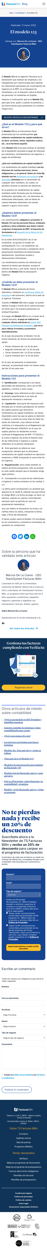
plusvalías (6, 179)
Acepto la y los (23, 1076)
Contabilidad (20, 13)
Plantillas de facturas (24, 1175)
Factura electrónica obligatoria (23, 1171)
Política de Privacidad (15, 899)
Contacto (23, 1134)
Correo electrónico (10, 998)
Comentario (7, 1044)
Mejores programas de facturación (23, 1163)
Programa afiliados (23, 1146)
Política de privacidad (23, 1197)
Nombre (5, 986)
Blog (11, 13)
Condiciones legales (23, 1193)
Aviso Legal (23, 1203)
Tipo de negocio (9, 1033)
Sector (5, 1021)
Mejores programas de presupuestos (23, 1167)
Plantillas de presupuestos (23, 1179)
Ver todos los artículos (22, 628)
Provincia (6, 1010)
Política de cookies (23, 1200)
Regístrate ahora (23, 687)
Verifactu (23, 1158)
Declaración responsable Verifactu (23, 1207)
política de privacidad (22, 1075)
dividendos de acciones (27, 176)
